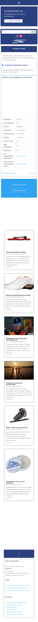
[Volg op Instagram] (20, 36)
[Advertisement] (19, 94)
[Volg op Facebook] (17, 36)
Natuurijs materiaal (17, 386)
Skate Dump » (33, 173)
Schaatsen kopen (21, 164)
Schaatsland (20, 137)
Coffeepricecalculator (11, 607)
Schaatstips (9, 588)
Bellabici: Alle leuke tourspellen (14, 612)
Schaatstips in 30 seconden (19, 588)
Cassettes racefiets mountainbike (14, 614)
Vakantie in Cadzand (11, 609)
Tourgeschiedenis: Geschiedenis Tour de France (18, 590)
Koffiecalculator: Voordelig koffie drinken (16, 602)
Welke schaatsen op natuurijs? (17, 428)
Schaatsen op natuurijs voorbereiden (14, 383)
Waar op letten (19, 190)
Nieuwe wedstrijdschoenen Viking (18, 295)
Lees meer (9, 267)
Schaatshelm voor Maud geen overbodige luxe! (16, 339)
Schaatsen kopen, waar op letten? (20, 585)
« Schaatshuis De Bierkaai (8, 173)
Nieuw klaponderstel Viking (16, 252)
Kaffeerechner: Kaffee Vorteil (13, 605)
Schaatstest (9, 585)
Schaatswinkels (21, 156)
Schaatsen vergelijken (14, 21)
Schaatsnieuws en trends (18, 254)
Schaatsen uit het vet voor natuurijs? (15, 482)
